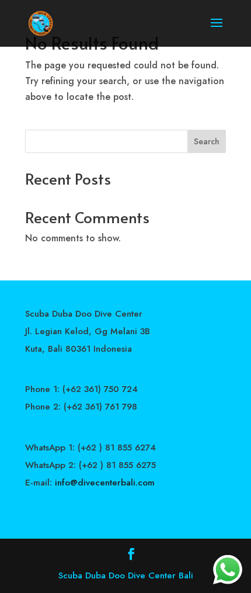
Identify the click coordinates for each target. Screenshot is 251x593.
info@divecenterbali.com (105, 482)
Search (206, 141)
